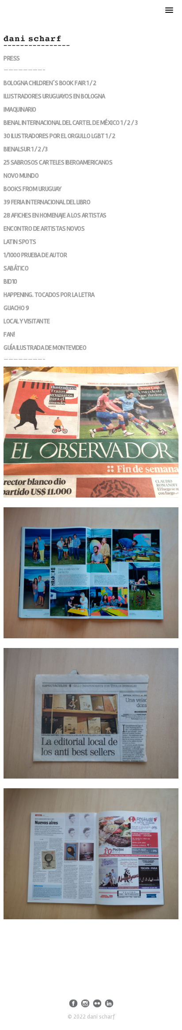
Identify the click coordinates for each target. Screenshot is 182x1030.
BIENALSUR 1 (19, 149)
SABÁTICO (16, 268)
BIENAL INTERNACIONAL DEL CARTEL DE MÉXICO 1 (63, 123)
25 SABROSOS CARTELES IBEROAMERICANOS (58, 162)
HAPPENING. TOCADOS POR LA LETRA (49, 295)
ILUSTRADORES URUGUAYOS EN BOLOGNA (54, 96)
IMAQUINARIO (20, 109)
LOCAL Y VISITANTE (27, 321)
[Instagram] (85, 1003)
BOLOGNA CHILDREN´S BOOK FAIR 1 (46, 83)
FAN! (9, 334)
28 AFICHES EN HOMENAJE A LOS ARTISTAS (55, 215)
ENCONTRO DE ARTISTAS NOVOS (44, 228)
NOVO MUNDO (21, 176)
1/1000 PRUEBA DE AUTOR (35, 255)
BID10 (10, 281)
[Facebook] (73, 1003)
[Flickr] (97, 1003)
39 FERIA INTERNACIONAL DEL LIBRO (47, 202)
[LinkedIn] (109, 1003)
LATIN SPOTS (20, 242)
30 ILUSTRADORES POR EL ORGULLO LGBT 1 (56, 136)
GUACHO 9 (16, 308)
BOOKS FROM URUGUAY (32, 189)
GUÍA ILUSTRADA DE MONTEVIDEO (45, 348)
